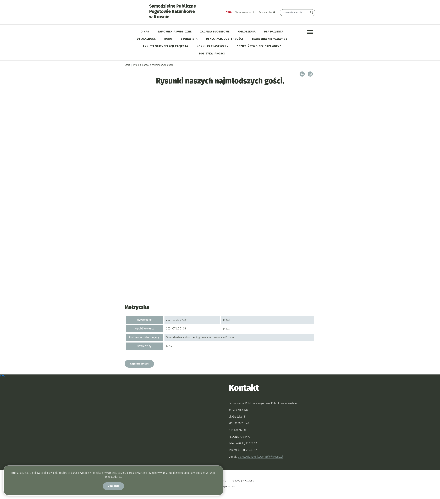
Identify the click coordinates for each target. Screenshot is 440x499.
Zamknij (113, 486)
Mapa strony (228, 486)
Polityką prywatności (104, 472)
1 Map (3, 376)
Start (127, 65)
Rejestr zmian (139, 363)
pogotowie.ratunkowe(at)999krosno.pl (260, 456)
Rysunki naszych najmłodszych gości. (153, 65)
